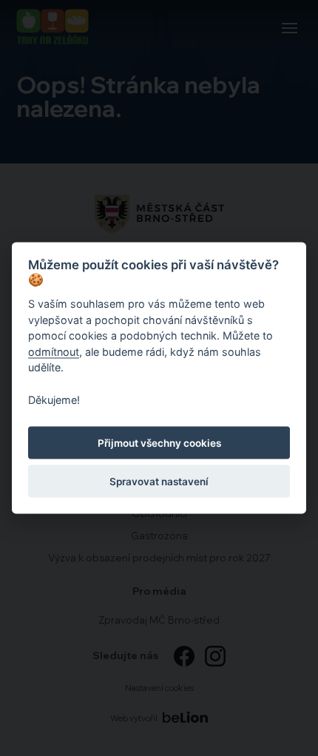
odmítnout (53, 351)
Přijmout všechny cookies (159, 442)
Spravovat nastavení (159, 481)
